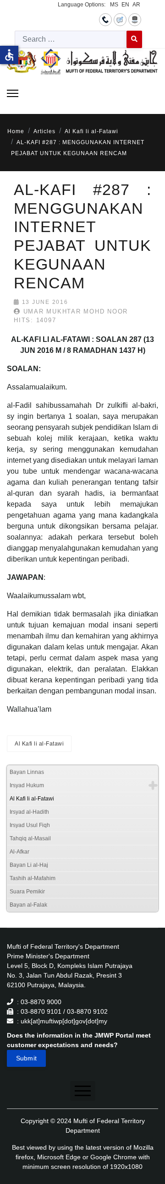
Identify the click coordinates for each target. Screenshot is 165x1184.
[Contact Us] (105, 19)
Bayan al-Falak (28, 905)
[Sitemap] (134, 19)
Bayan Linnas (27, 772)
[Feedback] (120, 19)
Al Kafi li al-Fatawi (39, 744)
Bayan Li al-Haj (29, 865)
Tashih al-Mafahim (32, 878)
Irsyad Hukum (27, 785)
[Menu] (12, 93)
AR (136, 4)
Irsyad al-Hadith (29, 812)
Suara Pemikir (27, 891)
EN (125, 4)
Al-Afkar (19, 852)
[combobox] (71, 39)
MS (114, 4)
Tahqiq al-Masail (30, 838)
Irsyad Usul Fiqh (30, 825)
